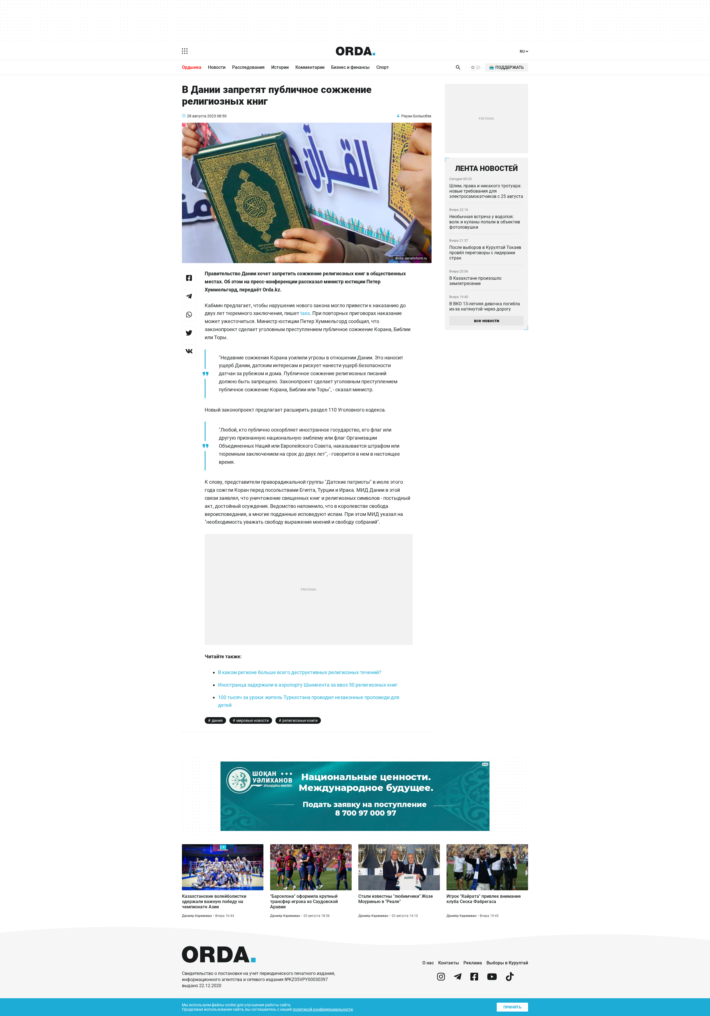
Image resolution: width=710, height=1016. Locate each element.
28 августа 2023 (201, 116)
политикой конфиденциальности (323, 1009)
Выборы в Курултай (507, 962)
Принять (512, 1007)
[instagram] (441, 979)
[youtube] (492, 979)
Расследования (248, 67)
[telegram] (458, 979)
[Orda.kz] (219, 967)
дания (217, 720)
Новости (216, 67)
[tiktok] (510, 979)
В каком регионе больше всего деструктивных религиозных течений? (299, 672)
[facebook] (474, 979)
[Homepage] (355, 51)
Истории (280, 67)
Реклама (472, 962)
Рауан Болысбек (416, 116)
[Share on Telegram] (189, 296)
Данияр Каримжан (197, 916)
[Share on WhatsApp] (189, 314)
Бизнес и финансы (350, 67)
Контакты (448, 962)
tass (305, 313)
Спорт (382, 67)
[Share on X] (189, 333)
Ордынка (191, 67)
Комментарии (309, 67)
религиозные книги (300, 720)
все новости (486, 320)
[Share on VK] (189, 351)
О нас (428, 962)
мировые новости (252, 720)
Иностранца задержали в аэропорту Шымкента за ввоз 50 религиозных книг (308, 685)
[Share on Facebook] (189, 278)
